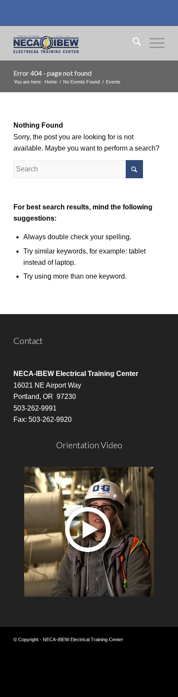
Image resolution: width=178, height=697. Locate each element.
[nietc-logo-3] (73, 43)
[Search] (132, 43)
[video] (89, 532)
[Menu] (153, 43)
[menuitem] (132, 43)
